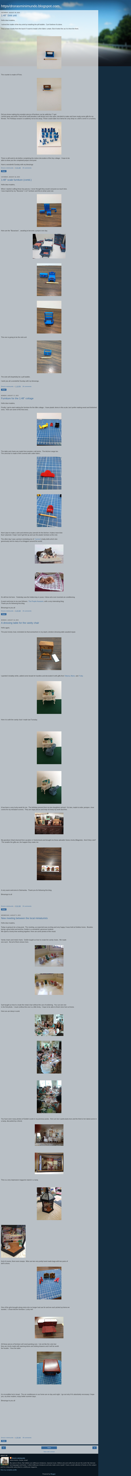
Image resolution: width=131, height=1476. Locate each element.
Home (49, 1447)
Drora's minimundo (18, 1458)
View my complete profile (9, 1470)
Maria (73, 676)
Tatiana (67, 676)
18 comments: (27, 1437)
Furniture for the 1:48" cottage (17, 398)
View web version (49, 1451)
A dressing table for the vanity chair (20, 622)
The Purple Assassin (35, 601)
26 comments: (27, 386)
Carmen (38, 539)
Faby (81, 676)
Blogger (53, 1474)
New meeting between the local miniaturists (24, 918)
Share (3, 171)
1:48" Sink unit (9, 15)
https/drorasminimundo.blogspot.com (30, 6)
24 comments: (27, 906)
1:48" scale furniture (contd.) (16, 179)
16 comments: (27, 611)
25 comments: (27, 168)
